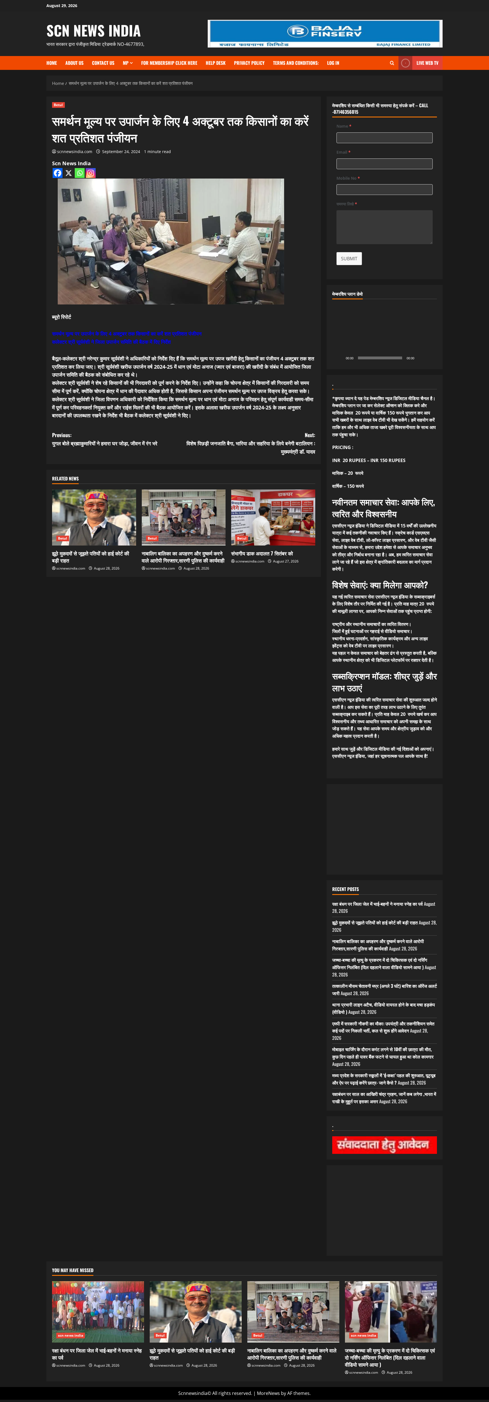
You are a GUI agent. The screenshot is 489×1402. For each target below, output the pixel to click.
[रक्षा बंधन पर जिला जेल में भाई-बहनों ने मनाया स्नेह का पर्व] (98, 1312)
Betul (58, 104)
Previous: (104, 439)
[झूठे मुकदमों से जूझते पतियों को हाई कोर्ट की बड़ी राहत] (94, 517)
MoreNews (268, 1393)
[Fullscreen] (429, 358)
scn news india (93, 30)
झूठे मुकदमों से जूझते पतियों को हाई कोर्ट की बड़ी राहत (90, 556)
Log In (333, 62)
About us (74, 62)
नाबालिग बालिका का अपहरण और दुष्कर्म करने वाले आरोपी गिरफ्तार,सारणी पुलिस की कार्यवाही (183, 556)
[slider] (380, 358)
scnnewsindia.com (74, 151)
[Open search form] (392, 62)
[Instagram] (91, 173)
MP (125, 62)
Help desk (216, 62)
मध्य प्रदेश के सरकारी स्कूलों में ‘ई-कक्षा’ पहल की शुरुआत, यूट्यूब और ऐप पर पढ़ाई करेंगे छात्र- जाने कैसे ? (384, 1079)
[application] (384, 334)
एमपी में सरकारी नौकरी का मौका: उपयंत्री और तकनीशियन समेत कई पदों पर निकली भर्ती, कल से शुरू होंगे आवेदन (383, 1027)
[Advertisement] (384, 829)
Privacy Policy (249, 62)
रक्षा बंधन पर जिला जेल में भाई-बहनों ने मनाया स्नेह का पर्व (377, 903)
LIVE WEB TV (427, 62)
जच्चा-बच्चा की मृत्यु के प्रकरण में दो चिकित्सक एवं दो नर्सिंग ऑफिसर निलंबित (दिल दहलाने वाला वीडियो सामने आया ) (379, 963)
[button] (384, 334)
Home (51, 62)
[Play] (339, 358)
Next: (250, 443)
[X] (69, 173)
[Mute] (420, 358)
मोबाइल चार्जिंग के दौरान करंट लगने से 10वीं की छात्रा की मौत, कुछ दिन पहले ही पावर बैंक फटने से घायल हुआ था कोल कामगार (383, 1053)
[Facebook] (58, 173)
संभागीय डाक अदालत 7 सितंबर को (262, 553)
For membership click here (169, 62)
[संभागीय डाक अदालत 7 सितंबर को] (273, 517)
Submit (349, 259)
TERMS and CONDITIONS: (296, 62)
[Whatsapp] (80, 173)
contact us (103, 62)
